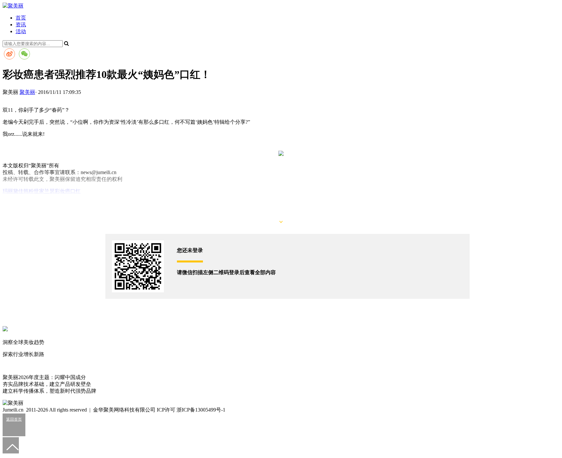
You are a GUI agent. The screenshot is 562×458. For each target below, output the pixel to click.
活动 (21, 31)
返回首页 (14, 419)
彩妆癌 (62, 191)
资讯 (21, 24)
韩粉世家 (33, 191)
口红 (75, 191)
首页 (21, 17)
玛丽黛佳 (13, 191)
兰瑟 (49, 191)
